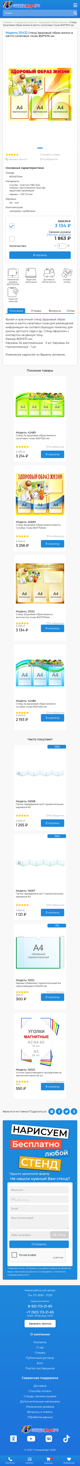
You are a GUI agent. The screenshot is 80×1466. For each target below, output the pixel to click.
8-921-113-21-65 (40, 1306)
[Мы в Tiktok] (66, 1438)
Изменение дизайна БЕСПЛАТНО (13, 282)
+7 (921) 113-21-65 (40, 1312)
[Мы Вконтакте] (49, 1438)
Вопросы (55, 311)
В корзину (53, 454)
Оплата (71, 311)
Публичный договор (40, 1358)
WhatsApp (40, 1315)
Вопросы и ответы (40, 1412)
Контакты (40, 1342)
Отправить (39, 1244)
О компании (40, 1334)
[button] (40, 148)
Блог (40, 1363)
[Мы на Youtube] (31, 1438)
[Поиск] (75, 13)
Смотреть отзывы (50, 154)
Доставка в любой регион (49, 280)
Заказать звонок (17, 159)
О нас (40, 1347)
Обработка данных (40, 1417)
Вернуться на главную (16, 1111)
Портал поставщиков (40, 1368)
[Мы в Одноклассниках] (13, 1438)
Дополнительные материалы (40, 1401)
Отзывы (36, 311)
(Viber (30, 1315)
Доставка (40, 1386)
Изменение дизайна (40, 1406)
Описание (16, 311)
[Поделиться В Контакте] (51, 1111)
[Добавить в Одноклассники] (74, 1111)
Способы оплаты (40, 1391)
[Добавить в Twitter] (66, 1111)
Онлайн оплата (67, 280)
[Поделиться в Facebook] (59, 1111)
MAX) (50, 1315)
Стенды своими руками (40, 1396)
